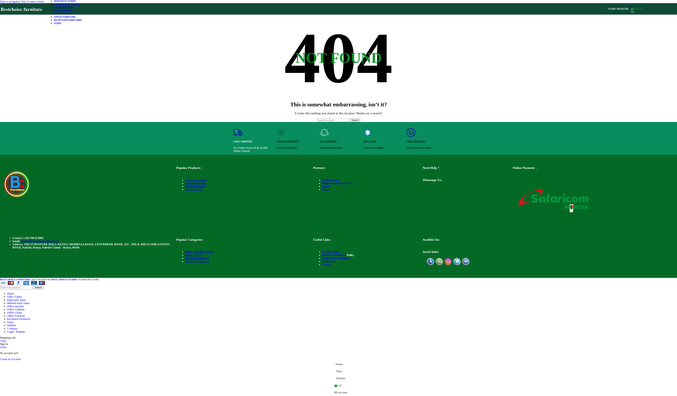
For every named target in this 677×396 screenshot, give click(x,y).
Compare (12, 328)
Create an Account (10, 359)
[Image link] (17, 196)
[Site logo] (21, 14)
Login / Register (16, 331)
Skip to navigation (10, 1)
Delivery (327, 264)
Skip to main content (32, 1)
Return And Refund (334, 255)
